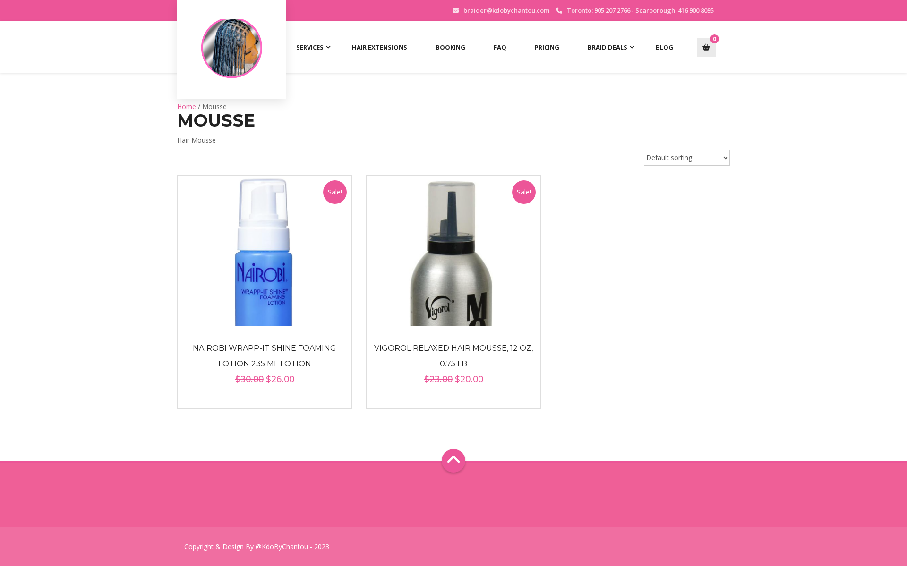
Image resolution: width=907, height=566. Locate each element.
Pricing (547, 47)
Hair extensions (379, 47)
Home (186, 106)
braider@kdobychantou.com (506, 10)
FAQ (500, 47)
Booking (450, 47)
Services (310, 47)
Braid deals (607, 47)
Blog (664, 47)
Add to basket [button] (264, 250)
